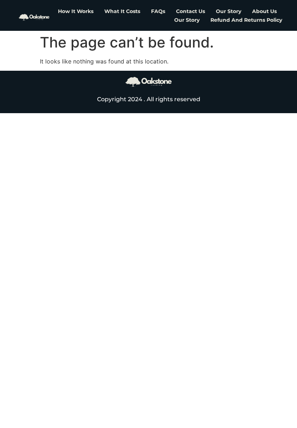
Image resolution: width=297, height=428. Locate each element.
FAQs (158, 11)
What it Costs (122, 11)
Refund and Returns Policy (246, 20)
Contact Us (190, 11)
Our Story (228, 11)
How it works (75, 11)
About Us (264, 11)
